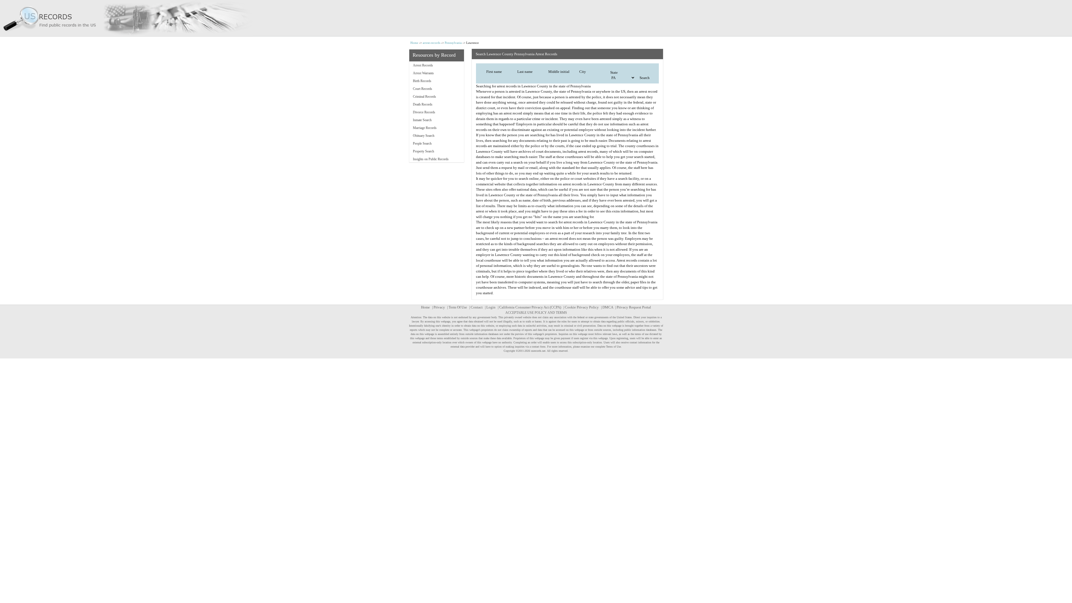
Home (414, 42)
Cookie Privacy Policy (582, 307)
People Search (422, 143)
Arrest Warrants (423, 73)
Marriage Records (425, 128)
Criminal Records (424, 97)
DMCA (607, 307)
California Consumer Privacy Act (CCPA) (530, 307)
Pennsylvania (453, 42)
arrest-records (431, 42)
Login (491, 307)
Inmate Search (422, 120)
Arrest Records (423, 65)
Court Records (422, 89)
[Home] (536, 18)
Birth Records (422, 81)
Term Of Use (458, 307)
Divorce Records (424, 112)
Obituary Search (423, 136)
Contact (477, 307)
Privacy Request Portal (634, 307)
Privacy (439, 307)
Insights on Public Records (431, 159)
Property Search (423, 151)
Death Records (422, 104)
